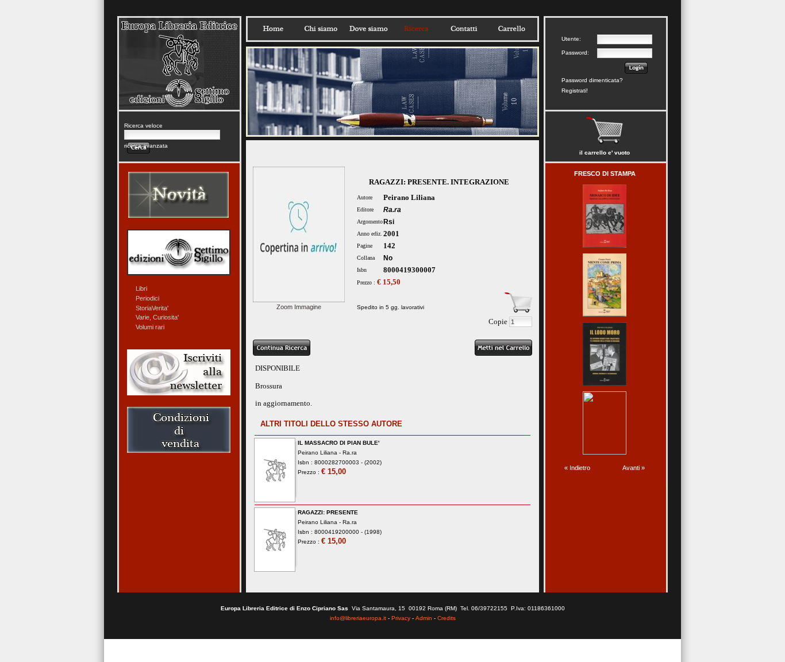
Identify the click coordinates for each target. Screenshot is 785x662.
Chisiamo (320, 28)
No (387, 258)
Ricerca (416, 28)
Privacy (400, 618)
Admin (423, 618)
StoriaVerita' (152, 308)
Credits (446, 618)
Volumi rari (150, 327)
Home (273, 28)
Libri (141, 288)
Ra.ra (392, 210)
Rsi (388, 222)
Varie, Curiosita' (157, 317)
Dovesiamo (368, 28)
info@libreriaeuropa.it (358, 618)
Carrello (511, 28)
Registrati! (574, 90)
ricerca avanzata (146, 146)
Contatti (463, 28)
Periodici (147, 298)
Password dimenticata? (592, 80)
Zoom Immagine (298, 306)
